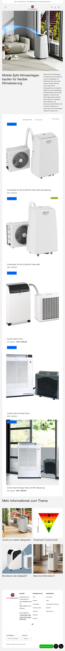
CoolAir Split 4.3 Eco (15, 339)
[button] (5, 7)
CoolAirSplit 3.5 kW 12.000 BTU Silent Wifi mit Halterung (29, 190)
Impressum (49, 597)
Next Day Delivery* (46, 646)
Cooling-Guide (37, 607)
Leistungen (36, 604)
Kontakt (35, 600)
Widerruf (48, 607)
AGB (47, 600)
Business (35, 614)
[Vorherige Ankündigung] (5, 1)
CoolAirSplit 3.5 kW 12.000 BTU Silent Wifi (23, 264)
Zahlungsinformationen (52, 604)
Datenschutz (49, 611)
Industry (35, 618)
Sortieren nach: (27, 119)
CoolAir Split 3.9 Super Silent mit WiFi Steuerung (26, 488)
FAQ (34, 597)
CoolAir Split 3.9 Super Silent (18, 413)
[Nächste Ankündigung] (59, 1)
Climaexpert (13, 644)
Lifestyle (35, 611)
